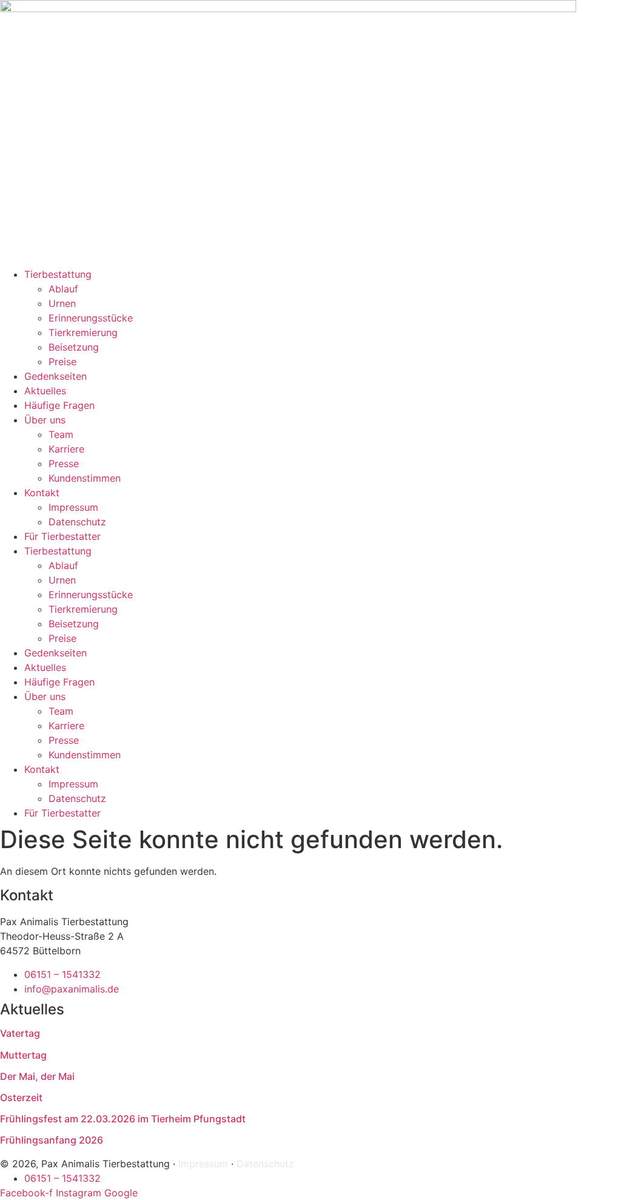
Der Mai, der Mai (37, 1076)
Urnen (62, 303)
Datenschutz (77, 522)
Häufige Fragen (59, 405)
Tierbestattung (58, 274)
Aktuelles (45, 391)
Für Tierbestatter (62, 536)
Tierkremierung (83, 332)
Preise (62, 362)
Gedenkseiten (55, 376)
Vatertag (20, 1033)
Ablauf (63, 289)
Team (61, 434)
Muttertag (23, 1055)
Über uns (44, 420)
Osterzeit (21, 1097)
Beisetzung (74, 347)
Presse (64, 463)
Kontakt (41, 493)
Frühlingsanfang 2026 (51, 1140)
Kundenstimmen (85, 478)
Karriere (66, 449)
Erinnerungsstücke (91, 318)
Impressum (73, 507)
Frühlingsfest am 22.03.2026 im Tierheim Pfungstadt (123, 1119)
